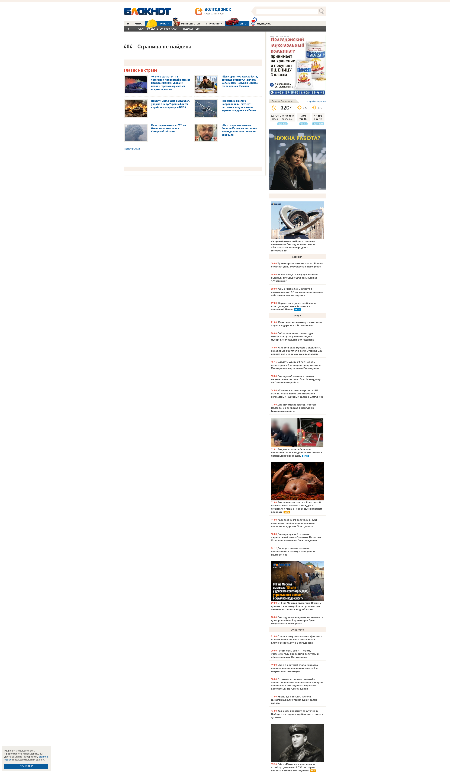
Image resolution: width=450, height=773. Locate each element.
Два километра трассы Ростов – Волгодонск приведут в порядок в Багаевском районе (294, 407)
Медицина (264, 23)
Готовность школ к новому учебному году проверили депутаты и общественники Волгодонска (295, 653)
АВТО (243, 23)
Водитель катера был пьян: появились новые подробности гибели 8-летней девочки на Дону (297, 452)
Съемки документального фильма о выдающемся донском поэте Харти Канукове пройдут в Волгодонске (297, 639)
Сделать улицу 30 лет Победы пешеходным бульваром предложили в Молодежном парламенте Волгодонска (296, 365)
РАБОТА (164, 23)
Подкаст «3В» (191, 28)
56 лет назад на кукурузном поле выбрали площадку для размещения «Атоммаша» (294, 277)
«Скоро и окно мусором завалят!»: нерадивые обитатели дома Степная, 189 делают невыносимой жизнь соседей (296, 350)
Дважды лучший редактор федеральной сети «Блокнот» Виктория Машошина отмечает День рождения (296, 537)
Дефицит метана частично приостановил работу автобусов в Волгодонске (293, 551)
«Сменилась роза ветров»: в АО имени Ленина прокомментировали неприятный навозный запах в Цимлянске (297, 393)
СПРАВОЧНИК (214, 23)
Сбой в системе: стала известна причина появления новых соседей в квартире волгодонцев (294, 668)
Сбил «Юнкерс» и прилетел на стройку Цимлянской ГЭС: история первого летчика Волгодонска (293, 767)
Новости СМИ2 (132, 149)
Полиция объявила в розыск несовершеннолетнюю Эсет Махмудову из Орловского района (296, 379)
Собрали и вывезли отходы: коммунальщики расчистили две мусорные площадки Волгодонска (292, 336)
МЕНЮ (138, 23)
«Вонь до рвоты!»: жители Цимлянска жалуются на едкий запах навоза (294, 699)
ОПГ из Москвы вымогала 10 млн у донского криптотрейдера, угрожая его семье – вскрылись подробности (296, 606)
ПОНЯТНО (26, 766)
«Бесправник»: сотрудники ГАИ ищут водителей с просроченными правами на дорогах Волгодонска (294, 523)
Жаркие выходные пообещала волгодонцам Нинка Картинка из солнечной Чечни (293, 306)
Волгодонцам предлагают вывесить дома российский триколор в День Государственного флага (297, 620)
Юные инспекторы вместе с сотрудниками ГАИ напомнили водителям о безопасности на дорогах (297, 292)
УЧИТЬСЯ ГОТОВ (190, 23)
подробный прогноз (316, 101)
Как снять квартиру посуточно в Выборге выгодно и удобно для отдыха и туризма (297, 714)
